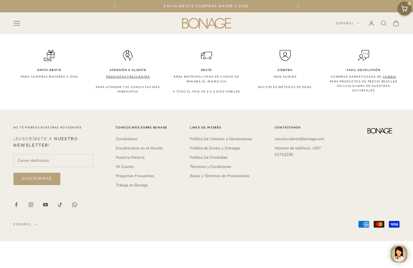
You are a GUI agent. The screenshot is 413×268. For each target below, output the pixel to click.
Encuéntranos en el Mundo (139, 148)
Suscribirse (37, 178)
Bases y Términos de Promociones (220, 176)
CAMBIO (389, 76)
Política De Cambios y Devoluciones (221, 139)
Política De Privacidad (208, 157)
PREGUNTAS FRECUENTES (128, 76)
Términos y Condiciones (210, 166)
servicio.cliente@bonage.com (299, 139)
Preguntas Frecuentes (135, 176)
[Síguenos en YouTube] (45, 204)
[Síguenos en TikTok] (60, 204)
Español (345, 23)
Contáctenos (127, 139)
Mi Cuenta (124, 166)
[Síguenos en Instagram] (31, 204)
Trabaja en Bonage (132, 185)
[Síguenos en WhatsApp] (75, 204)
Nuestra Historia (130, 157)
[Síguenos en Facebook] (16, 204)
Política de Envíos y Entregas (215, 148)
